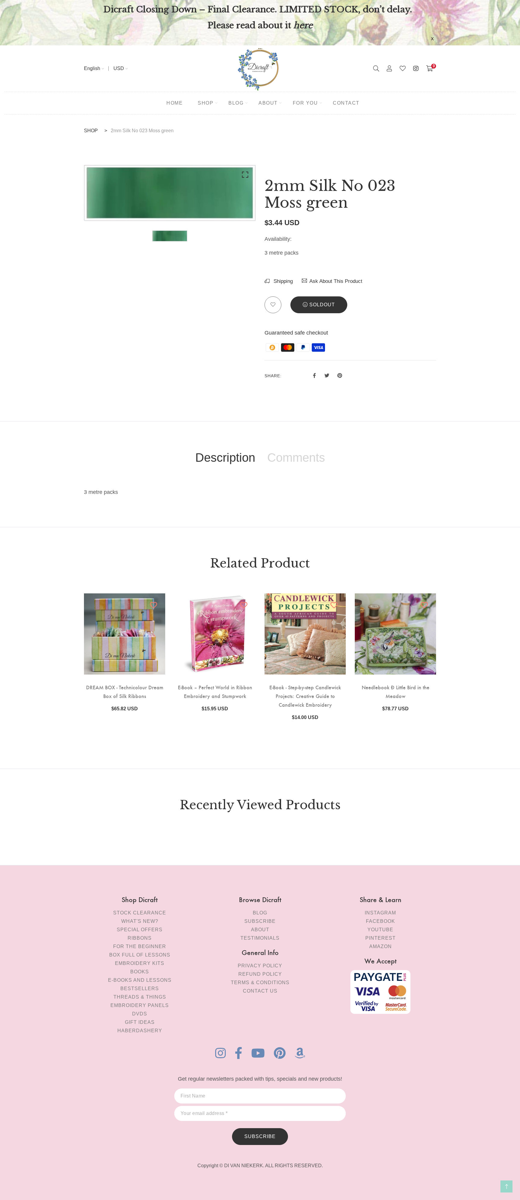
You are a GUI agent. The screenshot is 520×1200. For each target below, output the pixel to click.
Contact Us (260, 990)
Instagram (380, 912)
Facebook (380, 921)
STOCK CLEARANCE (139, 912)
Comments (296, 458)
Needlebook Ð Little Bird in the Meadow (395, 691)
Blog (260, 912)
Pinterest (380, 938)
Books (139, 971)
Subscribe (260, 921)
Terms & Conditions (260, 982)
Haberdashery (139, 1030)
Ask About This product (335, 281)
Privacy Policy (260, 965)
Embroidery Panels (139, 1005)
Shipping (282, 281)
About (260, 929)
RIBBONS (140, 938)
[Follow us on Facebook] (314, 375)
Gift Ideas (140, 1022)
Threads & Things (139, 996)
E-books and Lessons (140, 980)
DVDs (139, 1013)
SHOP (91, 130)
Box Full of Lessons (139, 954)
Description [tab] (225, 458)
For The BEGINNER (139, 946)
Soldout (322, 304)
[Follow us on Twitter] (326, 375)
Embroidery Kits (139, 963)
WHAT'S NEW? (139, 921)
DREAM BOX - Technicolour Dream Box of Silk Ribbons (124, 691)
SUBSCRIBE (260, 1136)
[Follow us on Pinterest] (339, 375)
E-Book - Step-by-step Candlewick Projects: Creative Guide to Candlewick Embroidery (305, 695)
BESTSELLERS (139, 988)
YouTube (380, 929)
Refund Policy (260, 974)
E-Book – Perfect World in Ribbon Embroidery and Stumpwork (215, 691)
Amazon (380, 946)
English (92, 68)
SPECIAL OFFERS (139, 929)
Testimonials (260, 938)
